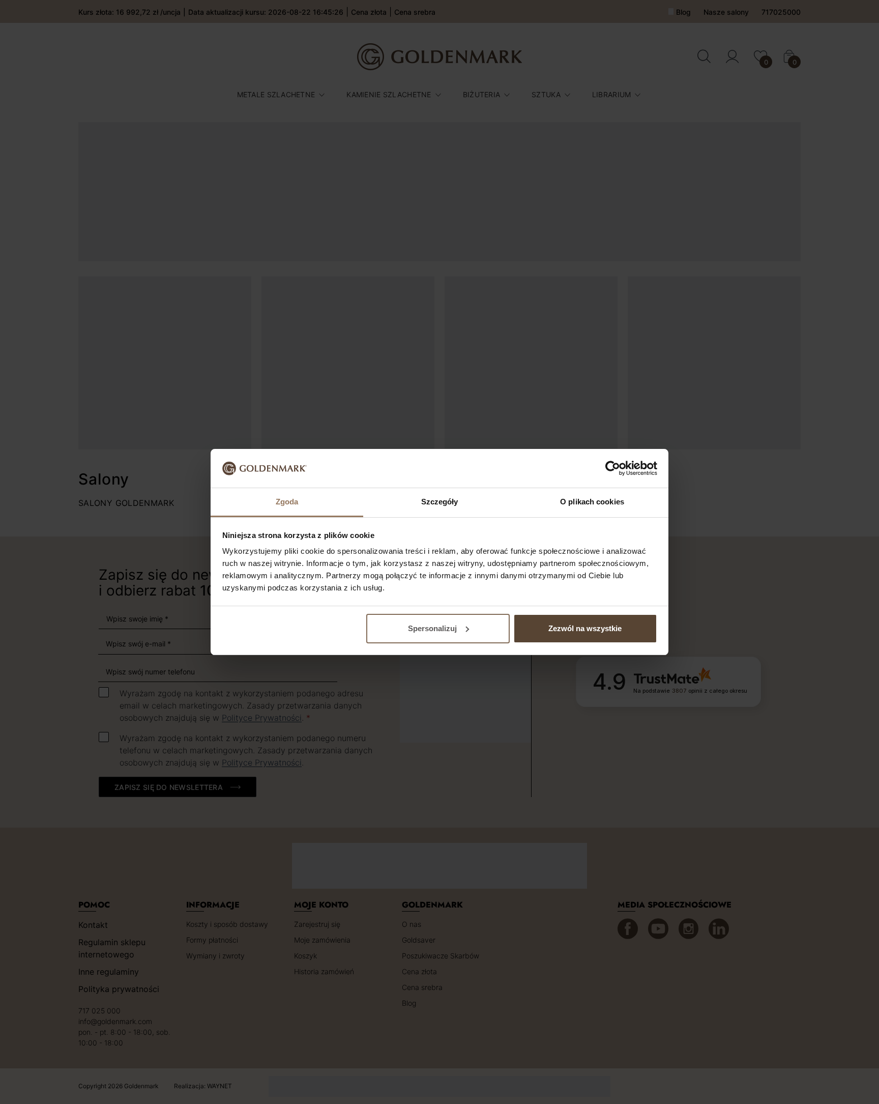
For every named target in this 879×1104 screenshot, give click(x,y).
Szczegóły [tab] (439, 501)
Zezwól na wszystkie (585, 628)
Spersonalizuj (432, 628)
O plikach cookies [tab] (592, 501)
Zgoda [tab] (287, 501)
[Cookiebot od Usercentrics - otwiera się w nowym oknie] (612, 468)
